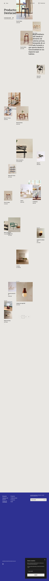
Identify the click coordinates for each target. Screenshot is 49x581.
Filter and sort (7, 17)
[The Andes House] (24, 3)
